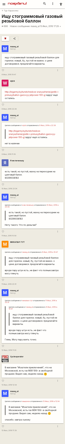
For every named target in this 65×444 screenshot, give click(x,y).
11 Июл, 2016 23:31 (9, 284)
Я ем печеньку (17, 160)
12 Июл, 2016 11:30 (9, 350)
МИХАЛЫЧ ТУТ (17, 242)
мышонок (26, 401)
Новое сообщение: (20, 26)
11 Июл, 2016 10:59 (9, 236)
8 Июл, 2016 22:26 (9, 109)
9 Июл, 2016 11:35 (9, 154)
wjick (12, 81)
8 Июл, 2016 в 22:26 (47, 125)
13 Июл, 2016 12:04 (9, 385)
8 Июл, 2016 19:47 (9, 75)
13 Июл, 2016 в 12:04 (51, 401)
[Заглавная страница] (17, 2)
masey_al (35, 26)
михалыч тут (27, 301)
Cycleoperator (16, 356)
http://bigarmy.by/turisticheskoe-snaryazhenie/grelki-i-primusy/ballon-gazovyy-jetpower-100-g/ (32, 134)
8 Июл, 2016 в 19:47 (50, 252)
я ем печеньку (28, 205)
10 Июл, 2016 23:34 (9, 189)
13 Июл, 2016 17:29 (50, 26)
